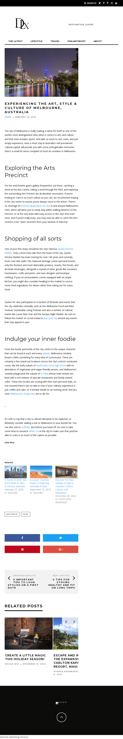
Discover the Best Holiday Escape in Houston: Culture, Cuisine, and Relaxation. (64, 486)
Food (26, 514)
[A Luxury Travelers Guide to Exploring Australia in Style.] (41, 472)
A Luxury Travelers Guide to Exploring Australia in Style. (39, 483)
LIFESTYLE (36, 41)
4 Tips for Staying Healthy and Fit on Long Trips (61, 583)
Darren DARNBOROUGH (68, 672)
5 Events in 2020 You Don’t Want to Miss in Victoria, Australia (15, 483)
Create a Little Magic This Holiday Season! (25, 657)
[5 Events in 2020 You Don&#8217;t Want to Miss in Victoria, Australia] (16, 472)
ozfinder (25, 427)
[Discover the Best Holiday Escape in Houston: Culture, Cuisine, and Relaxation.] (66, 472)
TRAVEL (55, 41)
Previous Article (24, 576)
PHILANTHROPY (77, 41)
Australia (12, 514)
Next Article (61, 576)
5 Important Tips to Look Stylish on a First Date (23, 583)
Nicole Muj (12, 664)
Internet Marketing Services (14, 737)
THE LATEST (15, 41)
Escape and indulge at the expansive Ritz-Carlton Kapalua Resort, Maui (75, 661)
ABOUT (98, 41)
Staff (8, 117)
